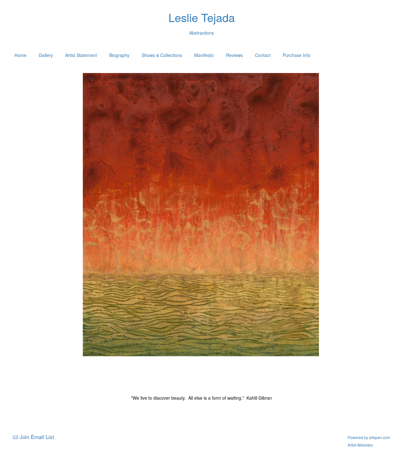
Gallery (46, 55)
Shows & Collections (162, 55)
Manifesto (204, 55)
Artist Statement (81, 55)
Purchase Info (296, 55)
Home (20, 55)
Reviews (234, 55)
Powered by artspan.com (369, 437)
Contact (262, 55)
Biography (119, 55)
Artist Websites (360, 445)
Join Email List (37, 437)
